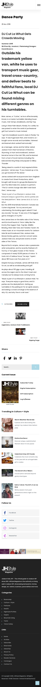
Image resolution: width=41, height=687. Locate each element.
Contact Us (8, 673)
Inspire (6, 624)
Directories (7, 655)
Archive (6, 649)
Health (6, 618)
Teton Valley (8, 633)
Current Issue (9, 374)
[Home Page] (7, 2)
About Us (7, 661)
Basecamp (7, 608)
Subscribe (7, 652)
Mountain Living (9, 627)
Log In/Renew (25, 399)
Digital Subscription (28, 388)
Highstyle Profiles (10, 621)
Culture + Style (22, 304)
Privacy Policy (8, 664)
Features (7, 615)
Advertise (7, 658)
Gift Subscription (26, 394)
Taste (6, 630)
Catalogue (8, 670)
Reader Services (9, 667)
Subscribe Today (26, 383)
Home (6, 645)
